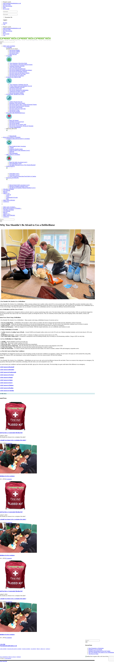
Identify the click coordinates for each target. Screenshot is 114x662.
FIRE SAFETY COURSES (13, 154)
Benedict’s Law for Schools (95, 649)
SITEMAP (19, 656)
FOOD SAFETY (10, 166)
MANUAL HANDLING (12, 177)
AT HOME (9, 47)
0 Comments (9, 443)
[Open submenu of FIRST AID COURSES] (15, 207)
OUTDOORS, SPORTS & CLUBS (15, 94)
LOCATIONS (33, 648)
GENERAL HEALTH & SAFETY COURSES (18, 138)
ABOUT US (42, 648)
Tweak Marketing (8, 658)
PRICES (38, 648)
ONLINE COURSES (26, 648)
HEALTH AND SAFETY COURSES (14, 648)
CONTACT (48, 648)
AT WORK (9, 55)
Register (5, 22)
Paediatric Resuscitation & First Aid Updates (99, 651)
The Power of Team (93, 653)
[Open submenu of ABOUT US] (10, 214)
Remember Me (8, 17)
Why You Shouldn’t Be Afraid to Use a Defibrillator (101, 652)
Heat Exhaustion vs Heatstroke (96, 648)
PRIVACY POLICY (12, 656)
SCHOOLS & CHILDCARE (13, 77)
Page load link (3, 661)
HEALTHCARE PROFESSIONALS (15, 113)
